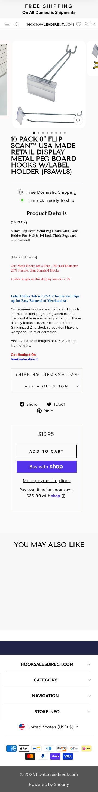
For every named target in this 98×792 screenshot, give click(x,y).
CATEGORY (45, 680)
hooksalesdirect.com (50, 24)
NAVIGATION (45, 695)
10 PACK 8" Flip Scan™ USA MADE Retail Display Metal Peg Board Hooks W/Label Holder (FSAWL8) (21, 606)
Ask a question (47, 386)
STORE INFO (47, 711)
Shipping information (47, 374)
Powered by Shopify (49, 784)
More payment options (46, 480)
